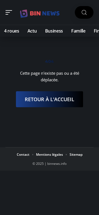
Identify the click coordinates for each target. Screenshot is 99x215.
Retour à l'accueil (49, 99)
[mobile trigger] (10, 12)
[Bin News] (39, 12)
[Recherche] (84, 12)
